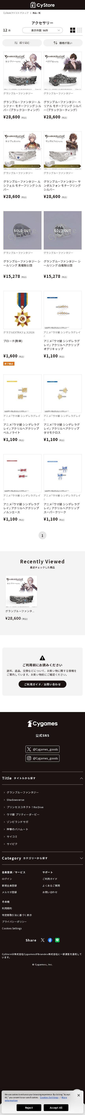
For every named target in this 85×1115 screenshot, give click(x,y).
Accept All (56, 1107)
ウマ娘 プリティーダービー (23, 814)
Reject (29, 1107)
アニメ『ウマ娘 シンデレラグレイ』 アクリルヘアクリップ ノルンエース (22, 508)
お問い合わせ (50, 892)
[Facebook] (50, 940)
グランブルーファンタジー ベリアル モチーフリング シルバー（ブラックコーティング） (62, 106)
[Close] (78, 1095)
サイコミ (12, 836)
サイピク (12, 844)
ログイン (7, 878)
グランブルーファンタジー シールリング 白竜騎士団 (62, 263)
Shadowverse (16, 800)
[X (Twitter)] (43, 940)
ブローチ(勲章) (12, 341)
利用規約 (7, 908)
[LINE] (57, 940)
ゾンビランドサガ (17, 822)
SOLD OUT (22, 230)
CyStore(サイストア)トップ (15, 13)
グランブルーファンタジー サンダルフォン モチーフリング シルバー (62, 185)
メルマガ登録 (9, 892)
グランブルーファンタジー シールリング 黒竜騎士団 (22, 263)
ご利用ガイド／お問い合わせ (42, 684)
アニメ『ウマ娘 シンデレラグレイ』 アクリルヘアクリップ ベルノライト (22, 428)
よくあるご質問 (51, 885)
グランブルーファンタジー (23, 792)
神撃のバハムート (17, 829)
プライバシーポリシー (14, 921)
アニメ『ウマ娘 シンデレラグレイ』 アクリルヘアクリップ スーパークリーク (63, 508)
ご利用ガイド (50, 878)
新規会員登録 (9, 885)
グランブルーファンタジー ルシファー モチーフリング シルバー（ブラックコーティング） (22, 106)
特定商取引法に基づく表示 (17, 915)
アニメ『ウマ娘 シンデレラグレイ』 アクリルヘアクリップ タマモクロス (63, 428)
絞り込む (25, 42)
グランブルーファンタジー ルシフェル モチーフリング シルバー (22, 185)
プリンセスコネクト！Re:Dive (25, 807)
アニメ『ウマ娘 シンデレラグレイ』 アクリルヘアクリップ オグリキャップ (63, 345)
